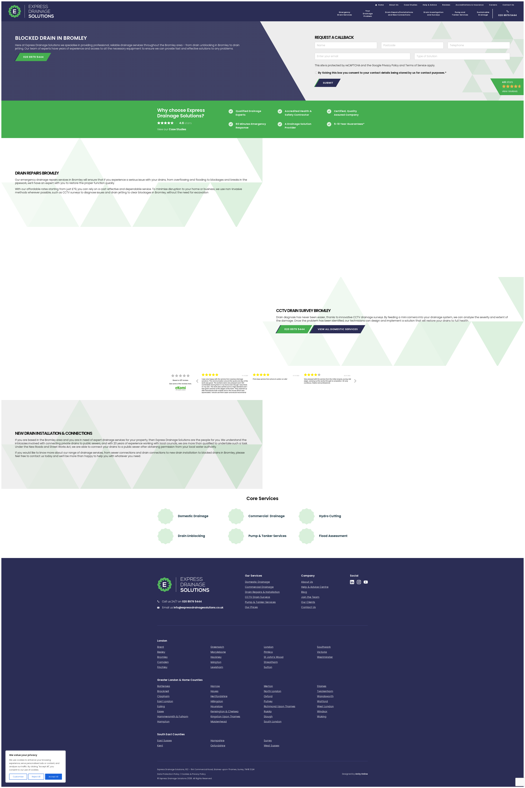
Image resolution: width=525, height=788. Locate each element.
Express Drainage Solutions (31, 11)
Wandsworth (325, 696)
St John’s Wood (274, 657)
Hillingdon (217, 701)
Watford (322, 701)
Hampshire (217, 740)
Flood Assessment (333, 536)
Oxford (268, 696)
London (162, 640)
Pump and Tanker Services (460, 13)
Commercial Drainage (266, 516)
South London (273, 721)
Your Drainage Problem (368, 13)
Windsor (322, 711)
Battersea (163, 686)
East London (165, 701)
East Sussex (164, 740)
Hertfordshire (219, 696)
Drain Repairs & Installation (262, 592)
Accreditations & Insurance (470, 5)
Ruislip (268, 711)
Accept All (53, 776)
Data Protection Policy (168, 774)
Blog (304, 592)
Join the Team (310, 597)
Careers (493, 5)
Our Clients (308, 602)
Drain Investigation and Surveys (434, 13)
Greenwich (217, 647)
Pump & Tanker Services (267, 536)
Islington (216, 662)
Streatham (271, 662)
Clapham (163, 696)
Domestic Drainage (193, 516)
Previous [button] (197, 381)
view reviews (509, 91)
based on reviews (180, 380)
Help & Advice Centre (314, 586)
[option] (225, 383)
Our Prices (251, 607)
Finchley (162, 667)
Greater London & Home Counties (180, 680)
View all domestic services (338, 329)
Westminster (325, 657)
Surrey (268, 740)
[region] (35, 767)
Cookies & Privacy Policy (193, 774)
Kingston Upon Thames (225, 716)
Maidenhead (219, 721)
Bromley (162, 657)
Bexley (161, 652)
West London (325, 706)
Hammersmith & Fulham (172, 716)
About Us (393, 5)
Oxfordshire (218, 745)
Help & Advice (430, 5)
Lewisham (217, 667)
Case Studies (410, 5)
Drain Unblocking (191, 536)
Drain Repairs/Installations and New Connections (399, 13)
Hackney (216, 657)
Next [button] (355, 381)
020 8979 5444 (33, 57)
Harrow (215, 686)
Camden (163, 662)
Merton (268, 686)
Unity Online (361, 773)
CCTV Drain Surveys (257, 597)
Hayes (214, 691)
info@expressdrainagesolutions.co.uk (198, 607)
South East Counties (171, 734)
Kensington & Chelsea (225, 711)
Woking (321, 716)
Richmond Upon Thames (279, 706)
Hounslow (217, 706)
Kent (160, 745)
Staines (321, 686)
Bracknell (163, 691)
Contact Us (508, 5)
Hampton (163, 721)
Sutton (268, 667)
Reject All (36, 776)
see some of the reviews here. (180, 383)
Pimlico (268, 652)
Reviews (446, 5)
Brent (160, 647)
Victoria (322, 652)
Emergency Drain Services (344, 13)
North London (272, 691)
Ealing (161, 706)
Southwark (324, 647)
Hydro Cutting (330, 516)
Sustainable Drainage (483, 13)
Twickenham (325, 691)
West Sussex (271, 745)
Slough (268, 716)
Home (381, 5)
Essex (160, 711)
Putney (268, 701)
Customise (18, 776)
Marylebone (218, 652)
